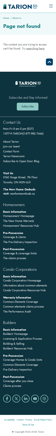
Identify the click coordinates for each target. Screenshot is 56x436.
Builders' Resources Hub (18, 348)
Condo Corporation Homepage (22, 281)
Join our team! (11, 146)
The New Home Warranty (18, 221)
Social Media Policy (43, 419)
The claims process (14, 258)
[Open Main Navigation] (51, 6)
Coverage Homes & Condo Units (22, 360)
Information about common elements (25, 285)
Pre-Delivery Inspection (17, 370)
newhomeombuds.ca (22, 194)
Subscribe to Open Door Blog (21, 161)
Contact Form (11, 151)
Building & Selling (13, 344)
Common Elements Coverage (20, 302)
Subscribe (27, 106)
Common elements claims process (23, 307)
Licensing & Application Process (22, 339)
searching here (35, 49)
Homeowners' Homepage (18, 216)
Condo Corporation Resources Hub (24, 290)
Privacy (29, 419)
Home (6, 18)
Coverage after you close (18, 381)
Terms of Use (28, 424)
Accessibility (9, 419)
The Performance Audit (17, 312)
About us (16, 18)
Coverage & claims (15, 237)
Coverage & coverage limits (20, 253)
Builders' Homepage (15, 334)
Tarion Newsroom (14, 156)
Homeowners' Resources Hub (21, 226)
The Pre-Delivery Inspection (20, 242)
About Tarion (11, 142)
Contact (20, 419)
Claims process (12, 386)
